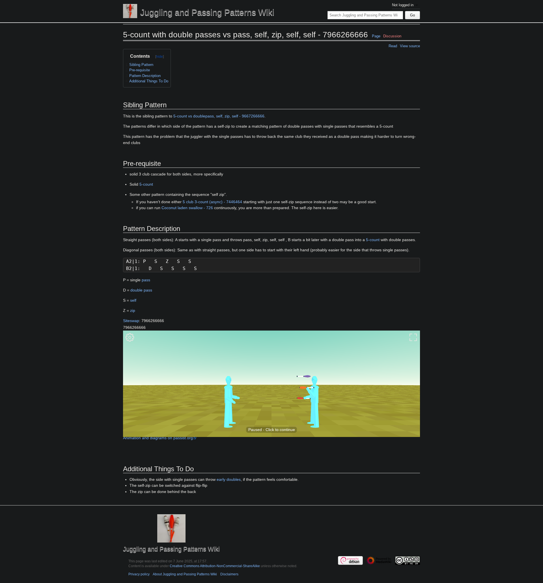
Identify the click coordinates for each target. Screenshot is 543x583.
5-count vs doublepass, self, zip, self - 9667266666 (218, 116)
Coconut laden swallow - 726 (187, 207)
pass (146, 280)
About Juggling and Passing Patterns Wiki (185, 574)
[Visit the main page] (130, 11)
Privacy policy (139, 574)
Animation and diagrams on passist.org (158, 438)
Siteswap (131, 320)
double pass (141, 290)
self (133, 300)
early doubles (229, 479)
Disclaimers (229, 574)
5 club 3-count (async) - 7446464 (212, 202)
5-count (146, 184)
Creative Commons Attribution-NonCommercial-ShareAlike (215, 566)
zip (132, 310)
